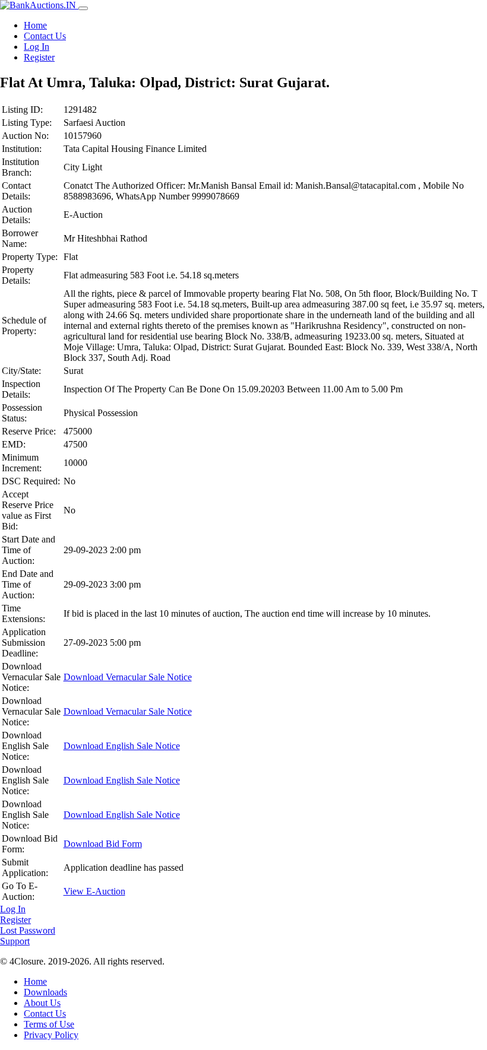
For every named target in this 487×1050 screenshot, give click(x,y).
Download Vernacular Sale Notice (128, 677)
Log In (36, 47)
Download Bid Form (103, 844)
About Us (42, 1003)
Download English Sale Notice (122, 746)
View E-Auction (94, 891)
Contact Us (45, 36)
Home (35, 25)
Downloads (45, 992)
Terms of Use (49, 1024)
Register (39, 57)
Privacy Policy (51, 1035)
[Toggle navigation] (83, 8)
